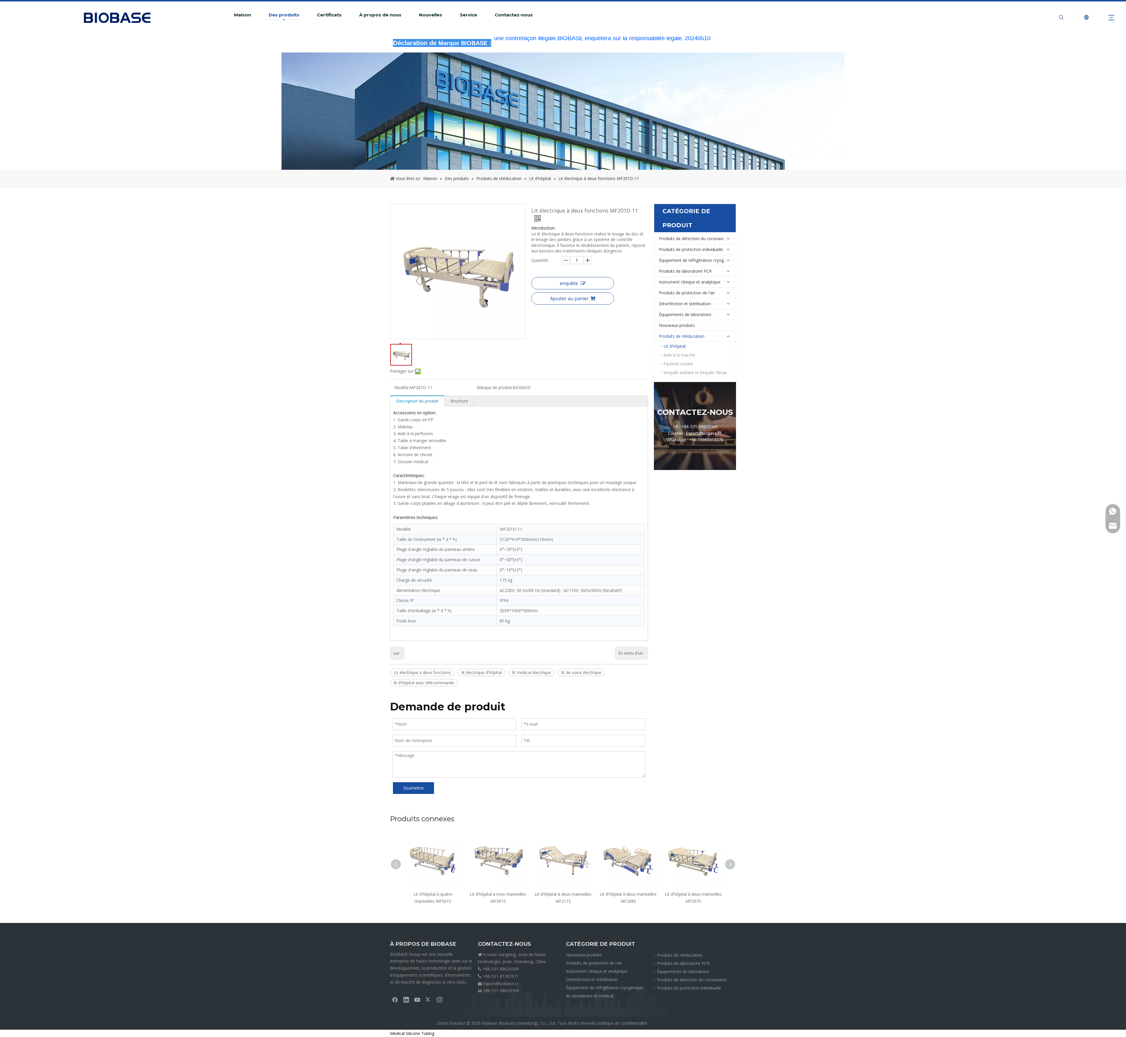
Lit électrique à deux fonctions (422, 672)
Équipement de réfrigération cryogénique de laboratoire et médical (697, 260)
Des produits (284, 15)
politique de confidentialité (622, 1023)
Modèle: (402, 387)
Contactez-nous (514, 15)
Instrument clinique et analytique (689, 282)
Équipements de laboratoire (685, 314)
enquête (569, 283)
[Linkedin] (406, 999)
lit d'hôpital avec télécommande (424, 682)
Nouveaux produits (677, 325)
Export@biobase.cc (501, 983)
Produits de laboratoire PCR (685, 271)
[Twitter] (428, 999)
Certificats (329, 15)
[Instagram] (439, 999)
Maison (242, 15)
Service (468, 15)
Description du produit (417, 401)
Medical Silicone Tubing (412, 1033)
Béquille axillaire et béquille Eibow (695, 372)
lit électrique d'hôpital (482, 672)
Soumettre (413, 788)
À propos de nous (380, 15)
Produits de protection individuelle (691, 249)
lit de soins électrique (581, 672)
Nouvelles (430, 15)
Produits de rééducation (681, 336)
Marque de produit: (495, 387)
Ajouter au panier (569, 298)
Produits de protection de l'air (687, 293)
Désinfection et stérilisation (685, 303)
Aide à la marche (679, 355)
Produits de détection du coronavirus (694, 238)
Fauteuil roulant (678, 363)
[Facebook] (395, 999)
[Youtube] (417, 999)
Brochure (459, 401)
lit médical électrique (531, 672)
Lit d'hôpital (675, 346)
